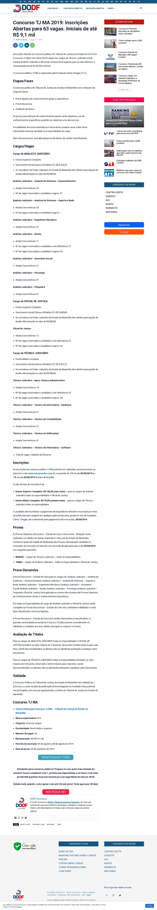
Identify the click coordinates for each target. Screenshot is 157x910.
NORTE (109, 204)
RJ (103, 1)
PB (86, 1)
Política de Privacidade (12, 907)
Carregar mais (123, 90)
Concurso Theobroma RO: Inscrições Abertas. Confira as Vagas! (130, 66)
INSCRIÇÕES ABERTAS (95, 8)
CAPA (15, 17)
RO (112, 1)
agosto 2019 (25, 824)
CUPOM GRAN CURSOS (71, 863)
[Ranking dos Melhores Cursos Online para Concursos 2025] (124, 116)
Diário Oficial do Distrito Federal (63, 802)
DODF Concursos (21, 40)
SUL (108, 200)
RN (107, 1)
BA (39, 1)
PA (82, 1)
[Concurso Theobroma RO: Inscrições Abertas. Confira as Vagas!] (110, 67)
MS (72, 1)
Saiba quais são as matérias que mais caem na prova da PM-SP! (129, 153)
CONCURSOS (52, 8)
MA (61, 1)
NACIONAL (112, 211)
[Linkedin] (26, 45)
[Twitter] (21, 45)
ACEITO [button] (149, 906)
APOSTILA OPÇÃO (87, 900)
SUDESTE (111, 196)
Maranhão (92, 54)
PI (94, 1)
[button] (141, 8)
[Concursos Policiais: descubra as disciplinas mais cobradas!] (110, 32)
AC (21, 1)
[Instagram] (22, 818)
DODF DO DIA (66, 851)
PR (99, 1)
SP (134, 1)
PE (90, 1)
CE (43, 1)
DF (48, 1)
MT (76, 1)
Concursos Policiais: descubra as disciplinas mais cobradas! (129, 31)
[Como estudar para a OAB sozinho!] (110, 43)
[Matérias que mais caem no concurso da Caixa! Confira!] (109, 172)
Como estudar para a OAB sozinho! (128, 142)
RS (121, 1)
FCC (84, 73)
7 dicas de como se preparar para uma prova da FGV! (129, 132)
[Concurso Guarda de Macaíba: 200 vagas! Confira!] (110, 55)
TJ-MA (59, 824)
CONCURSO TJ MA (38, 824)
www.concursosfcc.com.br (41, 473)
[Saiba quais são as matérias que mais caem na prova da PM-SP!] (109, 153)
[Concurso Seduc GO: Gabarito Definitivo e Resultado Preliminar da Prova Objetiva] (110, 79)
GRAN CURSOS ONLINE (69, 900)
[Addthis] (15, 818)
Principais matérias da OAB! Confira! (129, 161)
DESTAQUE (50, 824)
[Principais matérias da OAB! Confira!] (109, 163)
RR (117, 1)
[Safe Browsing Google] (25, 850)
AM (29, 1)
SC (125, 1)
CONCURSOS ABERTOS (72, 8)
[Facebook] (15, 45)
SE (130, 1)
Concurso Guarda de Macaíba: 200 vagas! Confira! (127, 54)
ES (52, 1)
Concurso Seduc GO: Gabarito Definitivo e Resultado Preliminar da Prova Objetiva (129, 79)
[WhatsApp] (32, 45)
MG (66, 1)
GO (56, 1)
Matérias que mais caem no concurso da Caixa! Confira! (129, 171)
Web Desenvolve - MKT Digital (79, 895)
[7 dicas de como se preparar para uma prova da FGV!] (109, 133)
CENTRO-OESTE (114, 192)
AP (34, 1)
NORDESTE (112, 207)
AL (25, 1)
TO (138, 1)
